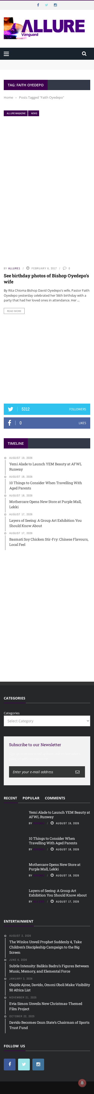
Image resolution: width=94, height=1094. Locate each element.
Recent (10, 798)
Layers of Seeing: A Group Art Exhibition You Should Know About (58, 892)
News (34, 113)
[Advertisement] (47, 359)
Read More (14, 311)
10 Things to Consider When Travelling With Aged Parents (53, 840)
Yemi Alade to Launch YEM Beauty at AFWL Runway (45, 62)
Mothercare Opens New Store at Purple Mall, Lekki (54, 866)
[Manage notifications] (82, 1083)
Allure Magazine (16, 113)
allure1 (14, 268)
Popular (31, 798)
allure (39, 901)
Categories (12, 713)
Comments (55, 798)
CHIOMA (39, 823)
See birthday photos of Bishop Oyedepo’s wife (46, 278)
